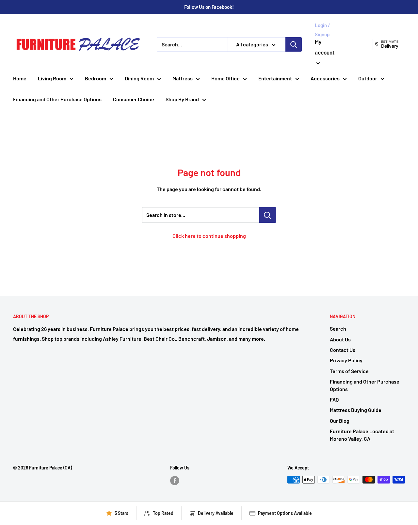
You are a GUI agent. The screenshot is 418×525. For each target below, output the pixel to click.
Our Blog (339, 421)
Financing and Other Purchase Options (57, 99)
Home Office (225, 78)
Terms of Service (349, 371)
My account (324, 47)
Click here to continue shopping (209, 236)
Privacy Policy (346, 360)
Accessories (325, 78)
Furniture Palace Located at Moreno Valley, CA (362, 434)
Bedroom (95, 78)
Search (338, 328)
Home (19, 78)
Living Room (52, 78)
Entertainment (275, 78)
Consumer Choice (133, 99)
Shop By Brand (182, 99)
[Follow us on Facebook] (174, 480)
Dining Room (139, 78)
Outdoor (367, 78)
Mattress (182, 78)
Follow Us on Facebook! (209, 7)
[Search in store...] (267, 215)
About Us (340, 339)
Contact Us (342, 350)
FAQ (334, 399)
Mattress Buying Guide (355, 410)
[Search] (293, 44)
